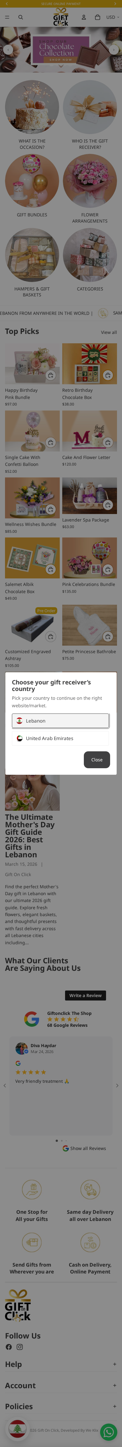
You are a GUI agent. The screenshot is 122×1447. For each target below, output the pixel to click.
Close (97, 760)
